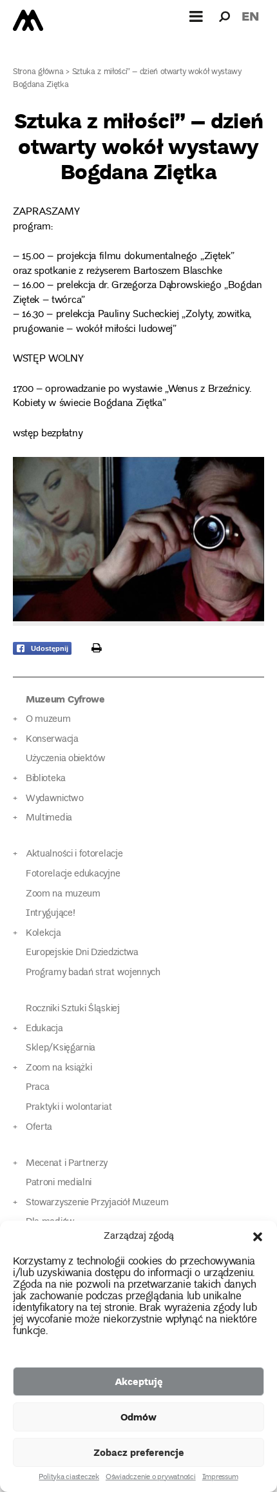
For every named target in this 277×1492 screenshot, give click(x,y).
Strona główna (38, 72)
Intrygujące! (50, 914)
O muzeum (48, 720)
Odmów (138, 1417)
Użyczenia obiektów (66, 759)
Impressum (220, 1477)
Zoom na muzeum (63, 894)
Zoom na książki (58, 1068)
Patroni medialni (58, 1183)
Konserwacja (52, 739)
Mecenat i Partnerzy (67, 1164)
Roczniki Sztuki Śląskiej (73, 1009)
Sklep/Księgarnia (60, 1048)
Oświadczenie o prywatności (151, 1477)
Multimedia (49, 818)
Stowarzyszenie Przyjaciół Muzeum (97, 1203)
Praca (37, 1088)
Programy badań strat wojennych (93, 973)
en (250, 15)
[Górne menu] (196, 16)
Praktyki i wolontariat (68, 1108)
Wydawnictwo (55, 799)
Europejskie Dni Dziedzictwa (82, 953)
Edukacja (44, 1029)
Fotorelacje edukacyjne (73, 874)
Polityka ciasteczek (69, 1477)
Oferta (39, 1127)
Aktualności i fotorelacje (74, 854)
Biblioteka (46, 779)
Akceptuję (139, 1381)
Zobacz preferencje (138, 1452)
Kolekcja (43, 933)
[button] (257, 1236)
